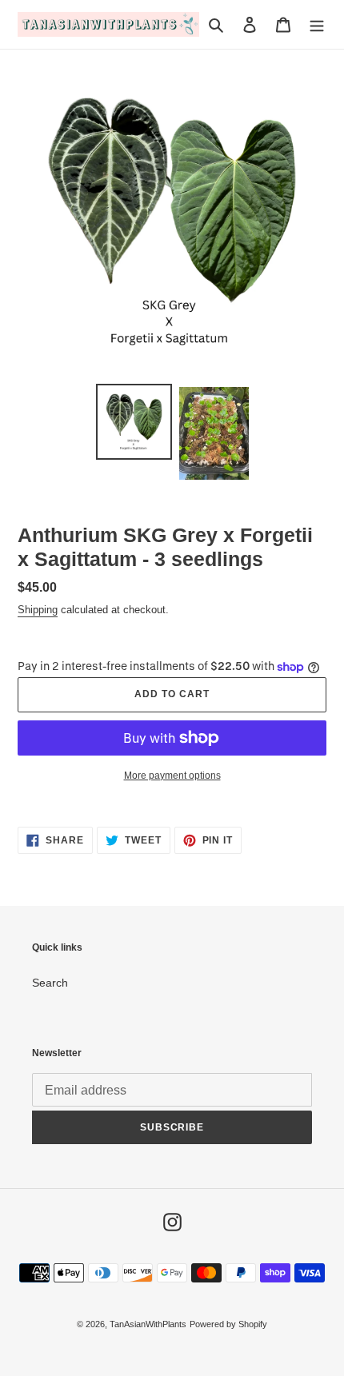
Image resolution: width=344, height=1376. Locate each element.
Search (50, 982)
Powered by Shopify (228, 1324)
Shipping (38, 610)
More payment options (172, 775)
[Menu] (317, 24)
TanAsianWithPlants (148, 1324)
